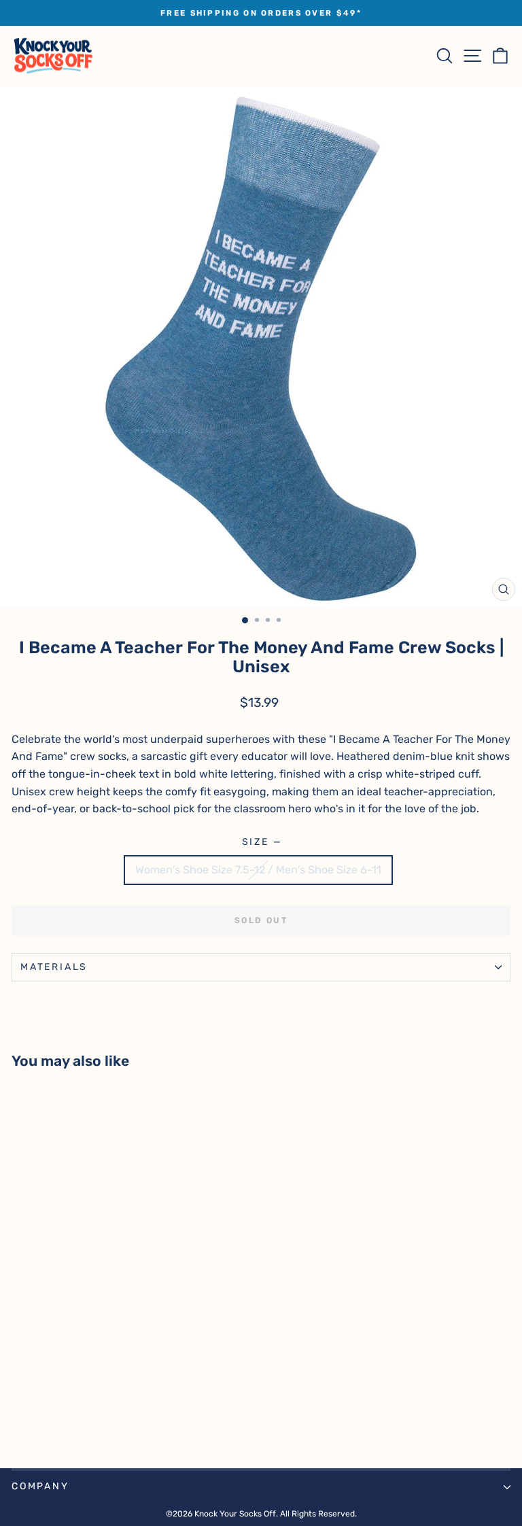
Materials (54, 967)
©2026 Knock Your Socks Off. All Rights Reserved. (261, 1514)
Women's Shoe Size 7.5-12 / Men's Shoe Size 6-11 (258, 869)
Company (40, 1486)
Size (261, 842)
